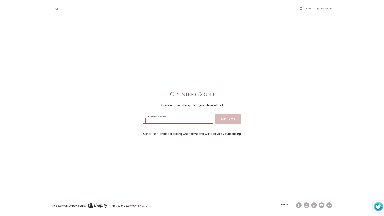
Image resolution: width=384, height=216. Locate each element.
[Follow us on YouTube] (321, 205)
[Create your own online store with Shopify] (97, 205)
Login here (146, 206)
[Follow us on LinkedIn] (329, 205)
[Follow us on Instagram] (306, 205)
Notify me (228, 119)
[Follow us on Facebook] (299, 205)
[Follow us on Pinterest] (314, 205)
